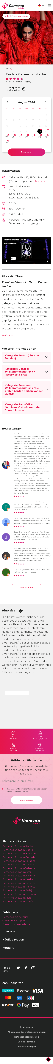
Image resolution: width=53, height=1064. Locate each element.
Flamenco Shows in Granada (18, 857)
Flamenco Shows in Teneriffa (18, 883)
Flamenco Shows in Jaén (16, 897)
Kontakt (8, 947)
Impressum (26, 1027)
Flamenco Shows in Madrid (18, 850)
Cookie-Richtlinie (26, 1041)
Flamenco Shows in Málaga (18, 864)
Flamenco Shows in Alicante (18, 875)
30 (46, 137)
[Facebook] (26, 967)
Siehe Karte (40, 181)
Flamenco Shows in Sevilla (17, 846)
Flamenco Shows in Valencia (18, 868)
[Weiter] (44, 102)
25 (13, 137)
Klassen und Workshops (16, 924)
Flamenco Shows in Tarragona (19, 894)
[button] (41, 5)
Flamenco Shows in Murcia (17, 901)
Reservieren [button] (26, 152)
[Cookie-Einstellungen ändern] (48, 1059)
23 (46, 131)
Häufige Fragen (13, 939)
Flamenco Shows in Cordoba (18, 861)
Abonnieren (26, 800)
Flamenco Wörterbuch (15, 917)
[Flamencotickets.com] (13, 5)
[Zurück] (8, 102)
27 (26, 137)
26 (20, 137)
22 (39, 131)
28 (33, 137)
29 (39, 137)
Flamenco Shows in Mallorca (18, 886)
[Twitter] (18, 967)
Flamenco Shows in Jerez (16, 872)
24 (6, 137)
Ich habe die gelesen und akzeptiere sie (27, 790)
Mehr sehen (26, 587)
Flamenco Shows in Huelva (17, 879)
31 (7, 142)
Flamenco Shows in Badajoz (18, 890)
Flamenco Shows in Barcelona (19, 853)
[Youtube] (33, 967)
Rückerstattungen (26, 1046)
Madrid (8, 68)
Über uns (8, 931)
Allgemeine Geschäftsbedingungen (32, 789)
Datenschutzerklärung (26, 1037)
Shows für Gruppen (13, 920)
